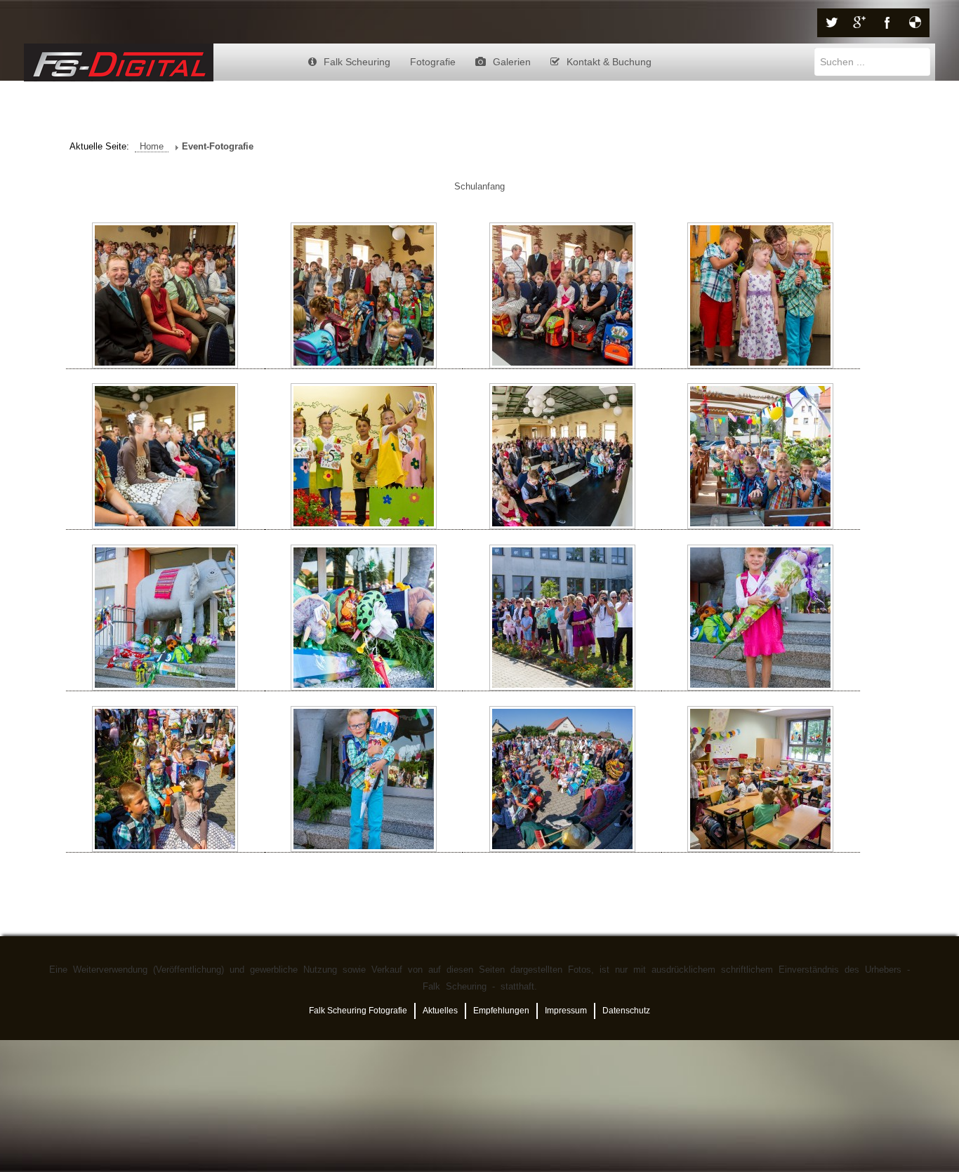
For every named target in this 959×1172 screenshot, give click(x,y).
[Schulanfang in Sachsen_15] (562, 779)
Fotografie (433, 61)
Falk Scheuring (357, 61)
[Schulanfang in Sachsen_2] (364, 295)
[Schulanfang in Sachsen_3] (562, 295)
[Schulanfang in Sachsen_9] (165, 618)
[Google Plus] (859, 22)
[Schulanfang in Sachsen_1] (165, 295)
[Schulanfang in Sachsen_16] (760, 779)
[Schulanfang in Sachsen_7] (562, 456)
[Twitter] (831, 22)
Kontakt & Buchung (609, 61)
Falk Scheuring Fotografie (358, 1010)
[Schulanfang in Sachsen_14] (364, 779)
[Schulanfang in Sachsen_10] (364, 618)
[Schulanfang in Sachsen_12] (760, 618)
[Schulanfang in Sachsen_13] (165, 779)
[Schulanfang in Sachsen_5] (165, 456)
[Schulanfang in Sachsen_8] (760, 456)
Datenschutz (626, 1010)
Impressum (566, 1010)
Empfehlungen (501, 1010)
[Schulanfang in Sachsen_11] (562, 618)
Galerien (512, 61)
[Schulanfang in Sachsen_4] (760, 295)
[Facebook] (887, 22)
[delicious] (915, 22)
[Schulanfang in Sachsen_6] (364, 456)
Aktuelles (440, 1010)
